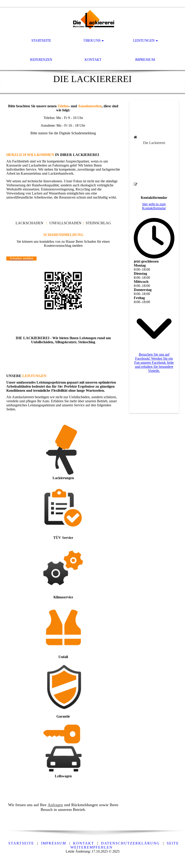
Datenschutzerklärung (130, 843)
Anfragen (55, 805)
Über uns (92, 40)
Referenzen (41, 60)
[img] (92, 19)
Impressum (145, 60)
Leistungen (144, 40)
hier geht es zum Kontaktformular (154, 206)
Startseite (41, 40)
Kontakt (93, 60)
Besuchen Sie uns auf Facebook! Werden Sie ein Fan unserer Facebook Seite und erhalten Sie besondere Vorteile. (154, 362)
